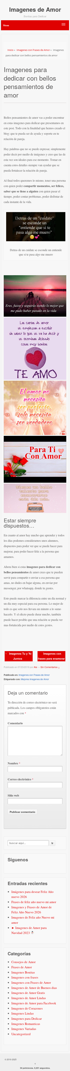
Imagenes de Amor (35, 9)
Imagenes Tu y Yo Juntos (20, 656)
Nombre (13, 763)
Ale (35, 667)
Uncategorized (21, 1034)
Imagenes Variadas (23, 1029)
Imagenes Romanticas (25, 1024)
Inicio (10, 50)
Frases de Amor (21, 967)
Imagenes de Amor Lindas (28, 998)
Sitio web (13, 795)
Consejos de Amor (23, 962)
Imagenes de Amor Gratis (28, 993)
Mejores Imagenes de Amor (35, 679)
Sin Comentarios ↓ (50, 667)
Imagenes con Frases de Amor (33, 50)
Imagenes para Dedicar (26, 1018)
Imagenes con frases (24, 977)
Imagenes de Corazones (27, 1008)
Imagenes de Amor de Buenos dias (34, 988)
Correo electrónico (19, 779)
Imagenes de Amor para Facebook (33, 1003)
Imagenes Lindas (22, 1013)
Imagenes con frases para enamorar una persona (51, 658)
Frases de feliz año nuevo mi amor (33, 902)
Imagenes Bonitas (23, 972)
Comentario (15, 723)
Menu (6, 25)
